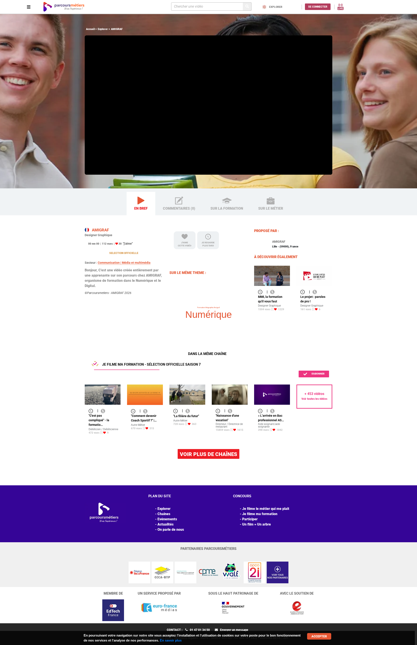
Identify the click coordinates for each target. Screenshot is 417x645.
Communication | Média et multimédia (124, 262)
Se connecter (317, 6)
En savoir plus (171, 640)
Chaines (163, 514)
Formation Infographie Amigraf (208, 307)
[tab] (141, 204)
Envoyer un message (234, 630)
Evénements (167, 519)
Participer (250, 519)
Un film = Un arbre (256, 524)
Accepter (319, 636)
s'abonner (317, 373)
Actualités (165, 524)
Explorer (103, 29)
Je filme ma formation (259, 514)
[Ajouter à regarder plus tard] (261, 292)
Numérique (208, 314)
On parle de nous (170, 529)
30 (120, 243)
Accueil (90, 29)
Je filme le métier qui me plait (265, 509)
